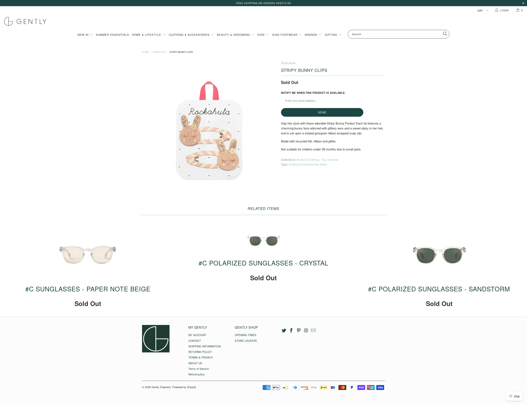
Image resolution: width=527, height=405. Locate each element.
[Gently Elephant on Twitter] (284, 330)
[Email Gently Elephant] (313, 330)
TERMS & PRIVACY (200, 357)
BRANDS (311, 35)
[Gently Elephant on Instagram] (306, 330)
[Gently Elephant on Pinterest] (299, 330)
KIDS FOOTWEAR (285, 35)
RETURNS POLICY (200, 352)
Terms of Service (198, 369)
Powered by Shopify (184, 387)
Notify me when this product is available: (313, 93)
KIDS (262, 35)
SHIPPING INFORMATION (204, 346)
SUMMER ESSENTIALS (112, 35)
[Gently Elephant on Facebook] (291, 330)
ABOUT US (195, 363)
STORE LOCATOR (246, 341)
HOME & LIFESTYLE (147, 35)
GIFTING (331, 35)
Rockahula (288, 63)
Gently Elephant (161, 387)
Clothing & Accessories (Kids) (308, 164)
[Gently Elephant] (265, 21)
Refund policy (196, 374)
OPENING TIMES (245, 335)
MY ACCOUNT (197, 335)
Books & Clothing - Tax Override (317, 160)
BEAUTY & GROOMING (234, 35)
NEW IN (84, 35)
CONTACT (194, 341)
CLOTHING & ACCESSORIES (190, 35)
